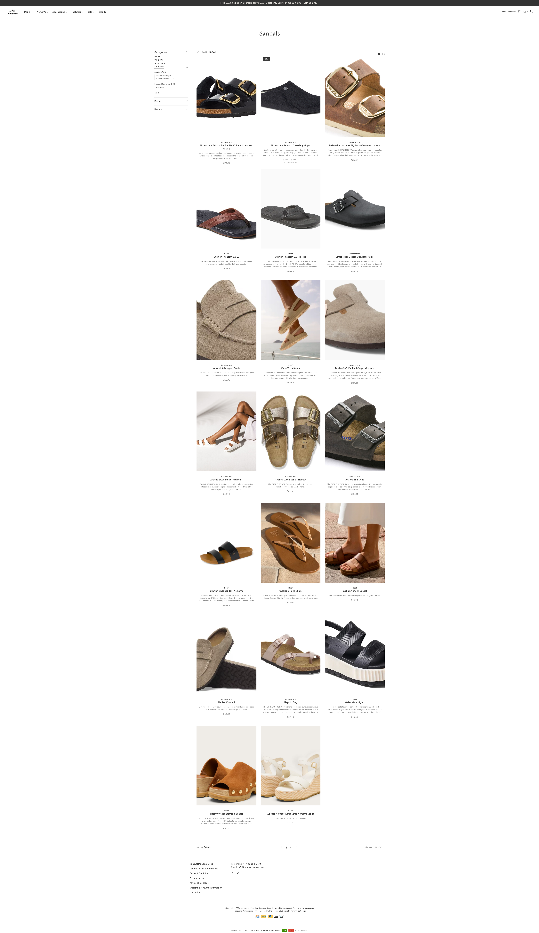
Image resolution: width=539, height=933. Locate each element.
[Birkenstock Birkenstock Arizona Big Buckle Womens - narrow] (355, 97)
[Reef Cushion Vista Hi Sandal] (355, 543)
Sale (90, 12)
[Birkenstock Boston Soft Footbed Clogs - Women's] (355, 320)
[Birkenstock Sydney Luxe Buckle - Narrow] (291, 431)
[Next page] (296, 847)
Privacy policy (196, 878)
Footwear (76, 12)
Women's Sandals (165, 79)
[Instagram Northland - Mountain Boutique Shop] (238, 873)
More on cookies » (301, 930)
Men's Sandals (163, 76)
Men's (27, 12)
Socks (159, 87)
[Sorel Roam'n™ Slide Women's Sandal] (226, 766)
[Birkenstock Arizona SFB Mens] (355, 431)
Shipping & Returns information (205, 888)
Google (303, 911)
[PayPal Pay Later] (270, 917)
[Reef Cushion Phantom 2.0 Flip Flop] (291, 209)
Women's (41, 12)
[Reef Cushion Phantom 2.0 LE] (226, 209)
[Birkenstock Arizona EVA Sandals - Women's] (226, 431)
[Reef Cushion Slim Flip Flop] (291, 543)
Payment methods (199, 883)
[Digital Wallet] (279, 917)
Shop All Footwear (165, 84)
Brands (102, 12)
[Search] (531, 12)
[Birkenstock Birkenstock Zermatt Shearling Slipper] (291, 97)
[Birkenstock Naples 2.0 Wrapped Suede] (226, 320)
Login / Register (508, 12)
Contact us (195, 892)
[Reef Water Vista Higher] (355, 654)
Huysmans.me (308, 908)
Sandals (160, 72)
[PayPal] (264, 917)
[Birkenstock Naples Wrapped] (226, 654)
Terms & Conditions (199, 873)
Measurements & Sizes (201, 864)
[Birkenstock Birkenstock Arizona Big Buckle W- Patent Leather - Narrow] (226, 97)
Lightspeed (287, 908)
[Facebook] (232, 873)
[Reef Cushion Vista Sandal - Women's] (226, 543)
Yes (284, 930)
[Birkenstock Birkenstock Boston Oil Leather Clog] (355, 209)
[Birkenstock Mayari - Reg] (291, 654)
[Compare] (519, 12)
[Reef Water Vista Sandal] (291, 320)
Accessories (58, 12)
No (291, 930)
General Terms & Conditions (203, 868)
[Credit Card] (258, 917)
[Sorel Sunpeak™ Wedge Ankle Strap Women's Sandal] (291, 766)
